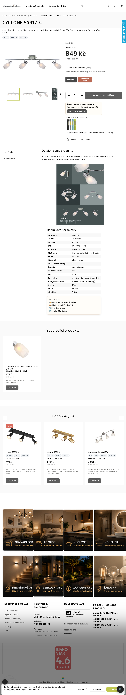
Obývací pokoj (78, 253)
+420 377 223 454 (42, 624)
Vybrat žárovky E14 (77, 111)
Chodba (96, 253)
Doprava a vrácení (11, 614)
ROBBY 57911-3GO (55, 452)
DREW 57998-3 (12, 452)
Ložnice (88, 253)
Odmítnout (97, 689)
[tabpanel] (22, 364)
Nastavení (82, 689)
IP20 (74, 274)
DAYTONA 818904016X (98, 452)
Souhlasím (115, 689)
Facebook (68, 633)
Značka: (70, 47)
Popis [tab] (10, 152)
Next (122, 418)
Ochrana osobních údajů (14, 622)
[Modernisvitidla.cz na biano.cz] (63, 658)
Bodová (75, 235)
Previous (5, 418)
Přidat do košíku (103, 95)
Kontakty (7, 626)
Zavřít (117, 148)
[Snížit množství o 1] (69, 95)
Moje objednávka (11, 610)
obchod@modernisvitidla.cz (47, 617)
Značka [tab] (9, 158)
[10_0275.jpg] (80, 195)
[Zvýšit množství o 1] (82, 95)
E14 (73, 271)
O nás (6, 630)
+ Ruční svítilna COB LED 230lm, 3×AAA (89, 133)
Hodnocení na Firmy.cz (75, 615)
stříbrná (75, 256)
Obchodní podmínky (12, 618)
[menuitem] (35, 6)
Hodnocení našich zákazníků (76, 624)
